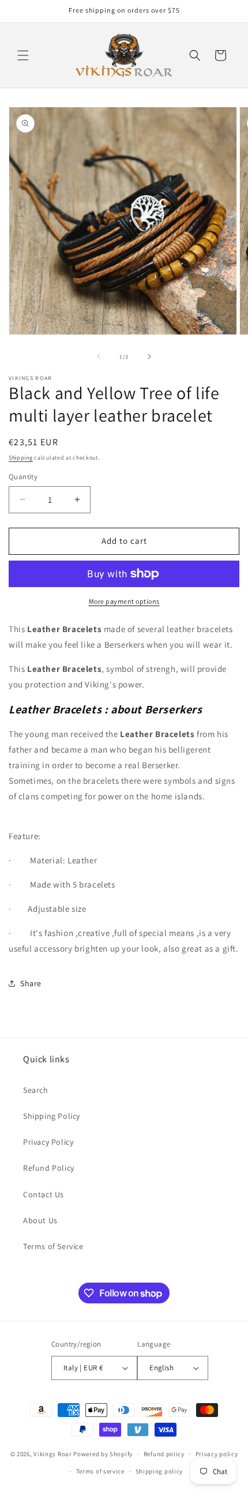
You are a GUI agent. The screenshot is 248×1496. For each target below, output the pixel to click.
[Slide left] (98, 356)
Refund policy (164, 1454)
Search (35, 1090)
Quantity (23, 477)
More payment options (124, 601)
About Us (40, 1220)
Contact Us (43, 1194)
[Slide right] (149, 356)
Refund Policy (48, 1168)
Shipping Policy (51, 1116)
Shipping (21, 457)
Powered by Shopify (103, 1454)
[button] (23, 55)
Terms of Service (53, 1246)
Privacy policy (217, 1454)
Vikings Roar (52, 1454)
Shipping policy (159, 1471)
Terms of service (100, 1471)
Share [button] (31, 983)
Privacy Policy (48, 1142)
